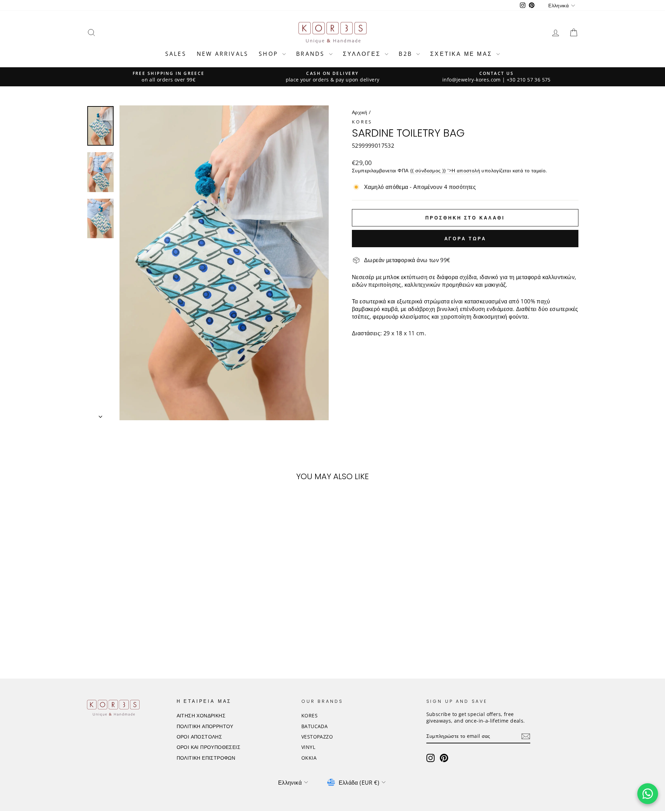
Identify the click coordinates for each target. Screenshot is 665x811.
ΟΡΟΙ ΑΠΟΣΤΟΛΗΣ (199, 736)
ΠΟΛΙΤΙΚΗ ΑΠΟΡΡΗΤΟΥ (205, 726)
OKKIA (309, 757)
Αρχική (359, 112)
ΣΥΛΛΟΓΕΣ (363, 54)
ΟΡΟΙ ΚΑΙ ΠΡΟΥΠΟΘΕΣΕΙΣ (208, 747)
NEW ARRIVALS (222, 54)
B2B (407, 54)
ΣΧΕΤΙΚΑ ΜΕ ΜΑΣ (462, 54)
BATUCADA (314, 726)
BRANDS (311, 54)
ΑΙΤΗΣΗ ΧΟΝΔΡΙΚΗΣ (201, 715)
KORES (309, 715)
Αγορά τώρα (465, 238)
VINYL (308, 747)
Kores (362, 122)
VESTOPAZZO (317, 736)
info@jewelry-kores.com (471, 79)
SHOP (270, 54)
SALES (175, 54)
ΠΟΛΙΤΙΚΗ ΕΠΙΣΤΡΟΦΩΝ (206, 757)
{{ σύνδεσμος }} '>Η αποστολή (445, 170)
